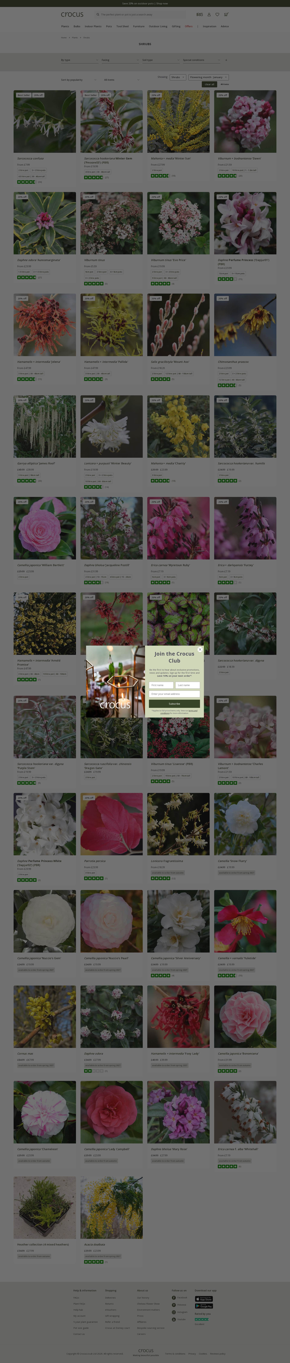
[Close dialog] (200, 649)
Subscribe (174, 703)
